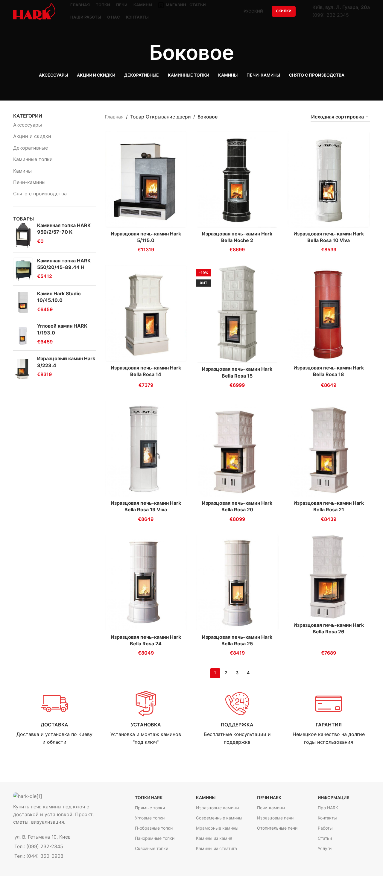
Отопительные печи (277, 828)
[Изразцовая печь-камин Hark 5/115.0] (146, 179)
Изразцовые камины (217, 807)
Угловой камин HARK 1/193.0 (62, 329)
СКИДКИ (283, 11)
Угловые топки (150, 817)
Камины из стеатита (216, 848)
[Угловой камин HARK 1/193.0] (23, 334)
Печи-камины (29, 182)
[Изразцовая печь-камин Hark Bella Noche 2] (237, 179)
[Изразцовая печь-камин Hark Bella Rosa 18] (329, 313)
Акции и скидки (32, 136)
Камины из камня (214, 838)
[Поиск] (304, 11)
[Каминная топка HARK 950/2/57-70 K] (23, 235)
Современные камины (219, 817)
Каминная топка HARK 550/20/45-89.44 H (64, 264)
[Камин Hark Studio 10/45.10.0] (23, 301)
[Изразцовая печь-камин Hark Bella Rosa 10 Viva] (329, 179)
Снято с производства (40, 194)
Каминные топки (33, 159)
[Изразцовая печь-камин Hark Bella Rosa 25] (237, 582)
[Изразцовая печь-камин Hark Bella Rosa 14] (146, 313)
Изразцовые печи (275, 817)
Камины (22, 171)
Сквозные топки (151, 848)
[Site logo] (34, 11)
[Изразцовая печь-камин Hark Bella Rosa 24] (146, 582)
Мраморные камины (217, 828)
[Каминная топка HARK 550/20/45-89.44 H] (23, 269)
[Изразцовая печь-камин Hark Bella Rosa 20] (237, 448)
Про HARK (328, 807)
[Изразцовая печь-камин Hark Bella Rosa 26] (329, 576)
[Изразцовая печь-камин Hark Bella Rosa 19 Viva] (146, 448)
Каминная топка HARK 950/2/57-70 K (64, 228)
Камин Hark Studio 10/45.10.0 (59, 297)
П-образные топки (154, 828)
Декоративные (30, 148)
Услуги (325, 848)
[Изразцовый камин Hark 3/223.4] (23, 367)
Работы (325, 828)
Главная (114, 117)
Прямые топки (150, 807)
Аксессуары (27, 125)
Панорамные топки (154, 838)
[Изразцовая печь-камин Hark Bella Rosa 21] (329, 448)
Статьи (325, 838)
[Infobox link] (54, 718)
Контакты (327, 817)
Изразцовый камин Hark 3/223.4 (66, 361)
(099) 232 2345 (330, 15)
